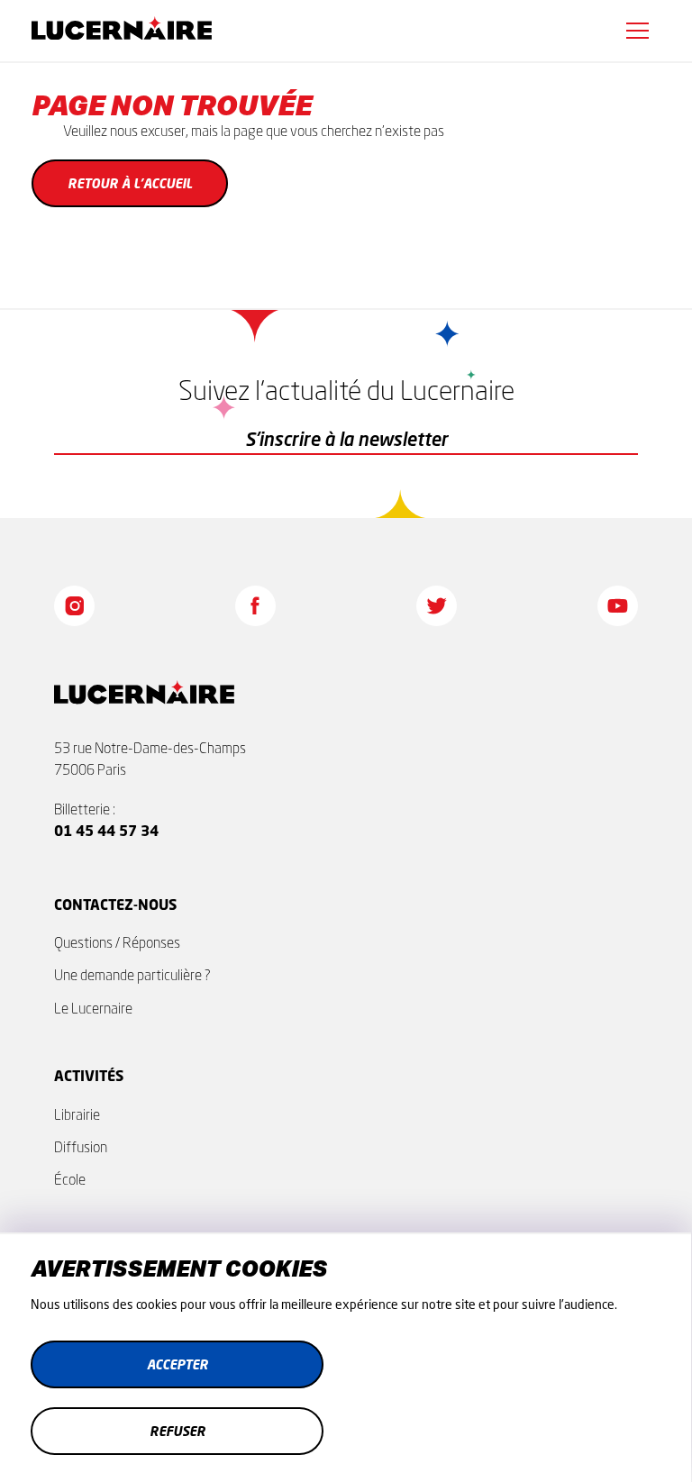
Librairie (77, 1114)
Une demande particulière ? (132, 975)
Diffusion (80, 1147)
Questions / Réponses (117, 942)
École (70, 1179)
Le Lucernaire (93, 1008)
